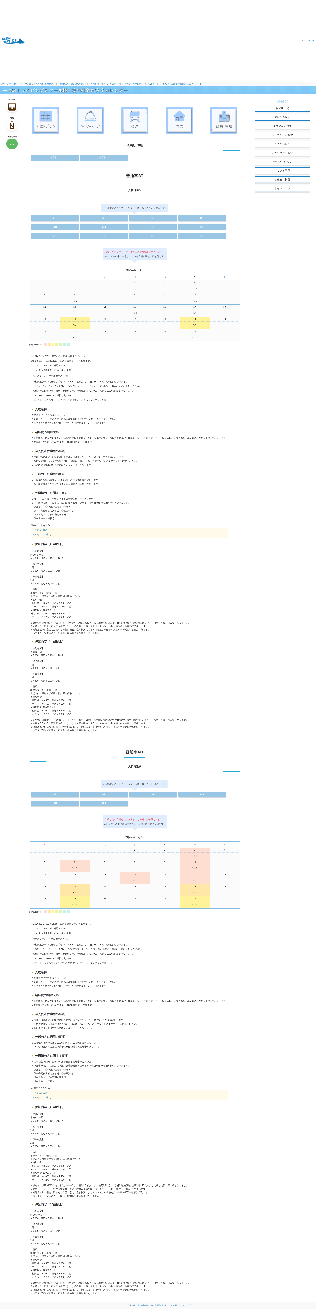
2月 (202, 227)
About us (308, 40)
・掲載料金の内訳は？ (43, 1097)
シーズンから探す (282, 135)
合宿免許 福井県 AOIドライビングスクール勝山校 (116, 84)
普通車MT (104, 157)
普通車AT (54, 157)
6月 (202, 236)
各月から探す (282, 143)
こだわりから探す (282, 152)
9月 (153, 794)
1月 (153, 227)
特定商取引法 (143, 1305)
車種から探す (282, 117)
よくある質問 (282, 170)
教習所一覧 (282, 108)
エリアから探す (282, 126)
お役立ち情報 (282, 179)
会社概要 (173, 1305)
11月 (55, 803)
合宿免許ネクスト (9, 84)
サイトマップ (282, 188)
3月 (54, 236)
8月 (104, 794)
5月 (153, 236)
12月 (104, 803)
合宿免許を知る (282, 161)
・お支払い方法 (39, 1093)
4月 (104, 236)
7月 (54, 794)
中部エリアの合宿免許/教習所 (39, 84)
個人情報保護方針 (159, 1305)
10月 (202, 794)
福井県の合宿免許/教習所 (72, 84)
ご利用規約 (130, 1305)
